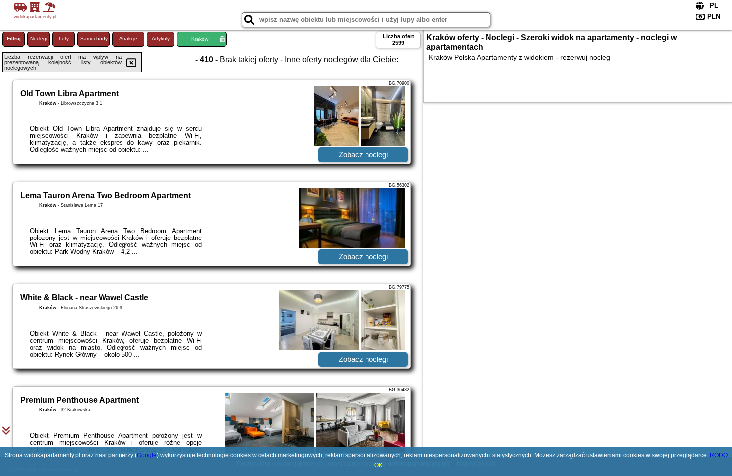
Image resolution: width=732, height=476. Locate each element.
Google (147, 455)
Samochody (94, 38)
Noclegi (38, 38)
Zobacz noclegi (363, 154)
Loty (64, 38)
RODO (719, 455)
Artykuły (161, 38)
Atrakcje (128, 38)
